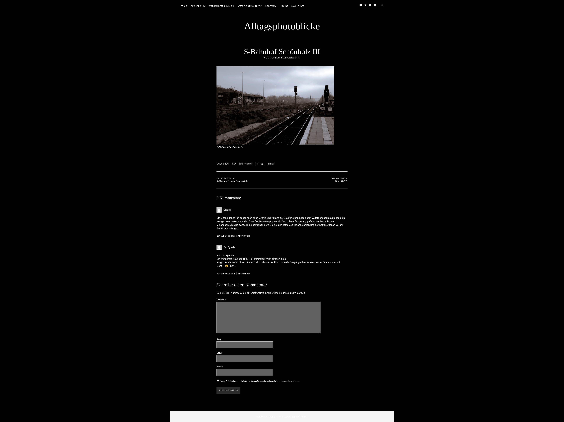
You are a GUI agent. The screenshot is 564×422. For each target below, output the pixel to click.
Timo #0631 (341, 181)
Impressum (270, 6)
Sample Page (297, 6)
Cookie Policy (198, 6)
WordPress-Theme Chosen (270, 416)
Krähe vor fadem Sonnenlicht (232, 181)
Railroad (270, 164)
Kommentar (221, 300)
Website (219, 367)
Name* (219, 339)
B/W (234, 164)
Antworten (244, 236)
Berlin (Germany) (245, 164)
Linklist (284, 6)
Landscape (259, 164)
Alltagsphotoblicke (282, 26)
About (184, 6)
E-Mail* (219, 353)
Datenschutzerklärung (221, 6)
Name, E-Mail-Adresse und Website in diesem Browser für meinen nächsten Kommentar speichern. (259, 381)
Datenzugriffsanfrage (249, 6)
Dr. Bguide (229, 247)
